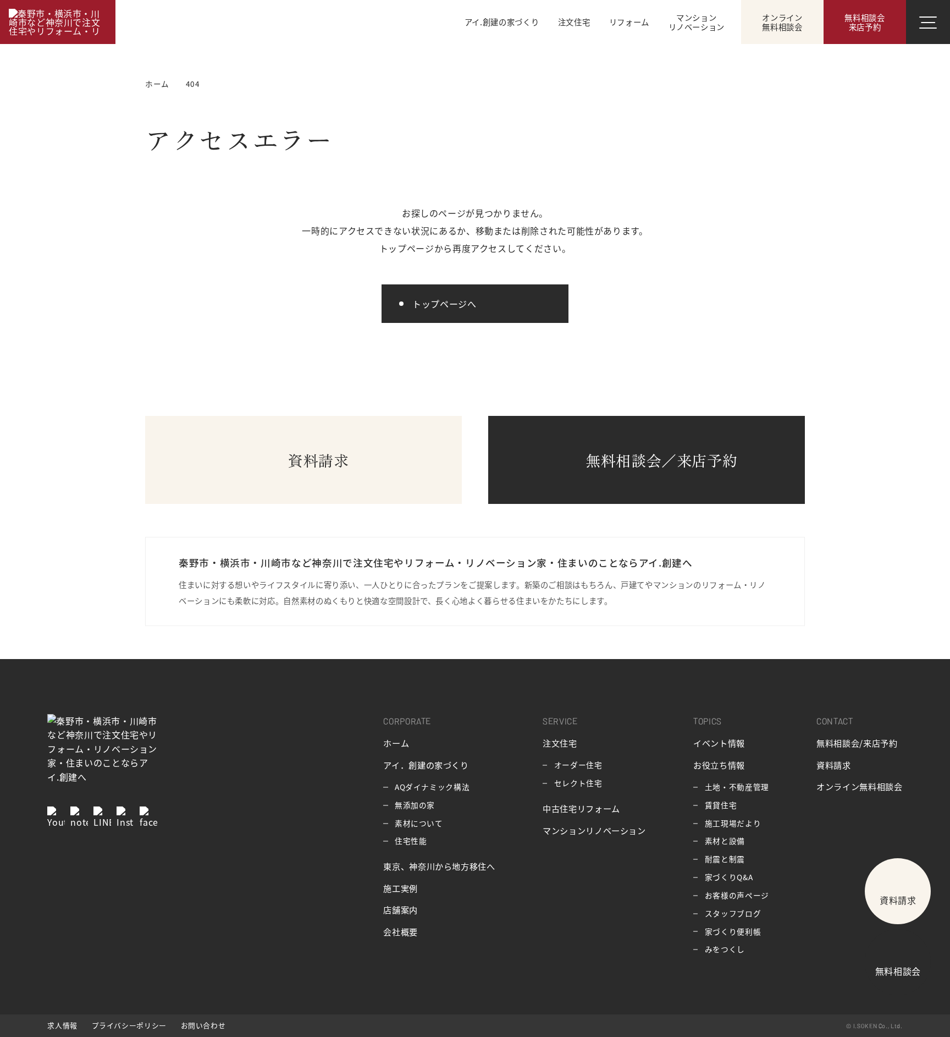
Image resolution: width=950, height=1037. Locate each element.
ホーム (396, 743)
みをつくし (725, 948)
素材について (419, 822)
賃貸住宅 (721, 804)
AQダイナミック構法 (432, 786)
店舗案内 (400, 909)
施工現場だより (733, 822)
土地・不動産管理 (737, 786)
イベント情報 (719, 743)
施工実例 (400, 888)
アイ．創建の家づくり (425, 765)
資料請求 (833, 765)
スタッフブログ (733, 913)
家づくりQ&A (729, 876)
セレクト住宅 (578, 782)
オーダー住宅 (578, 764)
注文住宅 (560, 743)
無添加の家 (415, 804)
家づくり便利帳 (733, 931)
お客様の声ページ (737, 895)
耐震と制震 (725, 858)
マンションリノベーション (594, 830)
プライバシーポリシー (129, 1025)
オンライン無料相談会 (859, 786)
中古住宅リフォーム (581, 808)
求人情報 (62, 1025)
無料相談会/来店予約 (856, 743)
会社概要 (400, 931)
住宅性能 (411, 840)
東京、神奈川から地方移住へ (439, 866)
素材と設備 (725, 840)
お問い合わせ (203, 1025)
